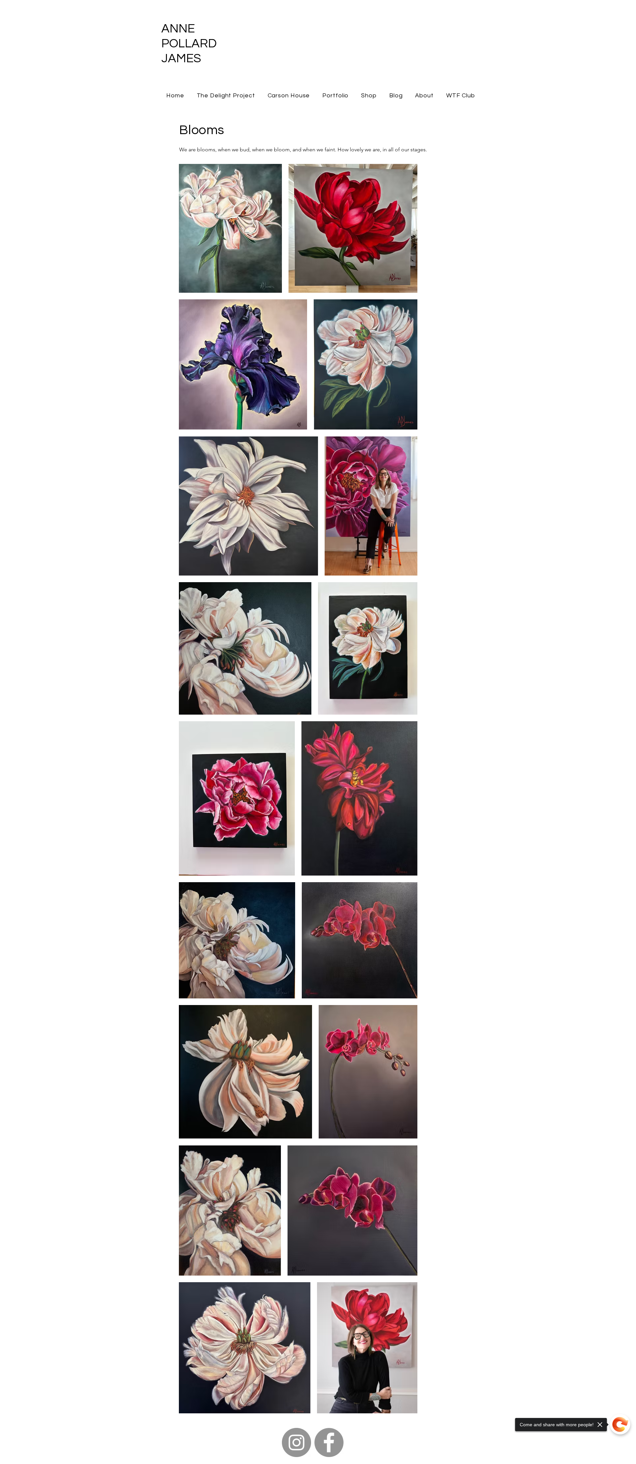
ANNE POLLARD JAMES (189, 44)
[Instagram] (296, 1442)
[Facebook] (329, 1442)
